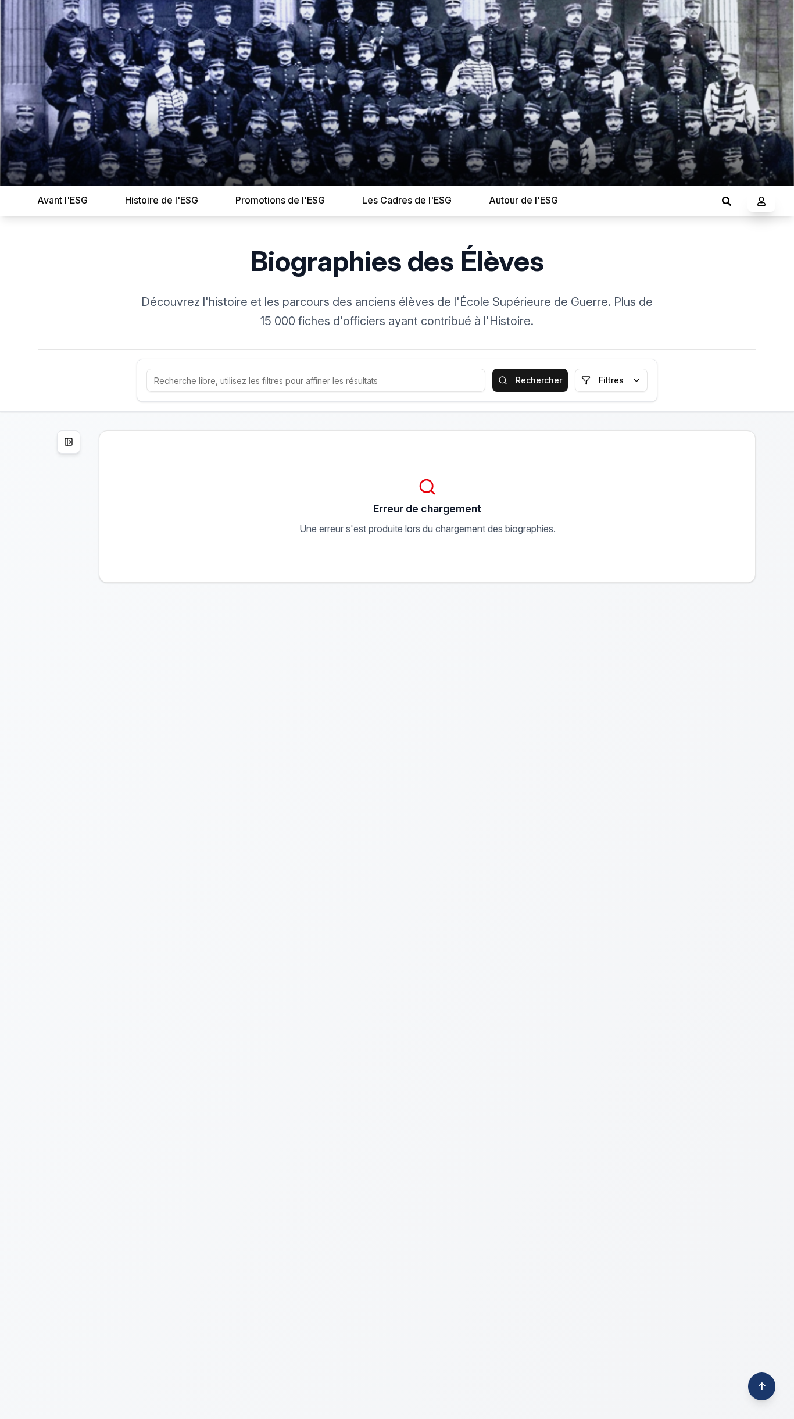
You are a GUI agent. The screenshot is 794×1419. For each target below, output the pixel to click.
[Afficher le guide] (68, 442)
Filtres (611, 380)
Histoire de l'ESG (161, 200)
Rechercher (539, 380)
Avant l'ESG (62, 200)
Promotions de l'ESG (280, 200)
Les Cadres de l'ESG (407, 200)
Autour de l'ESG (523, 200)
